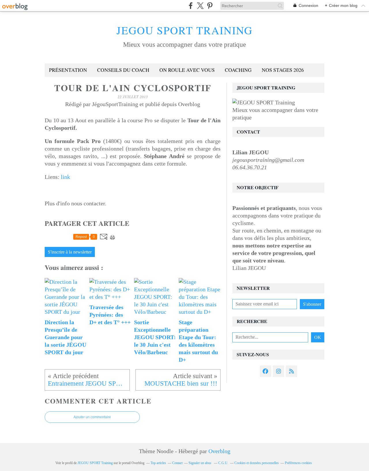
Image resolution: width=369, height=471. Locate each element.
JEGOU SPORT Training (184, 30)
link (65, 177)
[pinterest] (209, 5)
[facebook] (190, 5)
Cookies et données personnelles (256, 463)
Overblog (219, 451)
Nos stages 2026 (283, 70)
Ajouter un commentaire (92, 417)
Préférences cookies (298, 463)
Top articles (158, 463)
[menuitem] (68, 70)
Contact (177, 463)
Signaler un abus (200, 463)
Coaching (238, 70)
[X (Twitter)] (200, 5)
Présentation (68, 70)
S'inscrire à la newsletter (70, 252)
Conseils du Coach (123, 70)
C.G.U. (223, 463)
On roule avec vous (187, 70)
